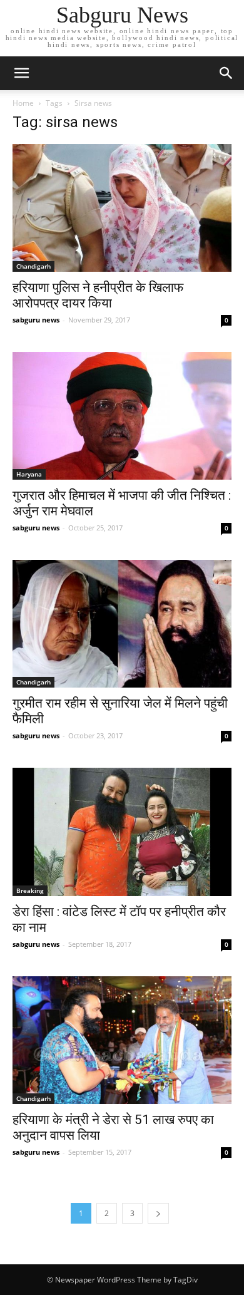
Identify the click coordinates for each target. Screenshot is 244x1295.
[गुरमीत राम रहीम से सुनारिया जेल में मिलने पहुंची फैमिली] (122, 624)
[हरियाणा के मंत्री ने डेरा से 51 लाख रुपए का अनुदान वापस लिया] (122, 1040)
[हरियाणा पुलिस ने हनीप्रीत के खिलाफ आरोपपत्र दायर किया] (122, 208)
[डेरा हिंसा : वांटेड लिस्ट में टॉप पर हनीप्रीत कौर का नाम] (122, 831)
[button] (226, 73)
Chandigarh (33, 266)
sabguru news (36, 319)
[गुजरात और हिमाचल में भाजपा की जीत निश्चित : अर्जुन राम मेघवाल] (122, 416)
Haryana (29, 474)
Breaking (30, 890)
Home (23, 103)
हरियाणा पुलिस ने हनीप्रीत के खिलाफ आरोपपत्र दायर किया (98, 295)
